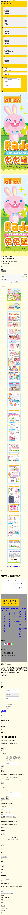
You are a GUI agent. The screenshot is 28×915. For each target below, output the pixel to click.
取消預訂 (3, 798)
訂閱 (7, 878)
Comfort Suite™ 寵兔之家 (17, 584)
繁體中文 (5, 67)
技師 (7, 791)
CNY (7, 73)
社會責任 (7, 13)
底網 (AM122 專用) (12, 580)
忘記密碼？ (9, 706)
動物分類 (7, 33)
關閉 (2, 748)
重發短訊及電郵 (5, 893)
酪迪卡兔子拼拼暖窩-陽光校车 (20, 588)
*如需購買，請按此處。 (14, 566)
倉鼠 (6, 20)
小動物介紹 (5, 16)
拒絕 (5, 675)
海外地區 (7, 53)
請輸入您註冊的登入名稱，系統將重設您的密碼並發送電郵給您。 (13, 759)
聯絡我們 (5, 56)
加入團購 (4, 279)
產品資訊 (5, 27)
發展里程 (7, 11)
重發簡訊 (9, 816)
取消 (5, 856)
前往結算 (3, 905)
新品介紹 (7, 40)
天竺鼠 (6, 24)
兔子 (6, 21)
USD (7, 74)
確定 (2, 856)
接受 (2, 675)
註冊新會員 (3, 711)
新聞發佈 (7, 41)
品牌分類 (7, 31)
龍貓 (6, 23)
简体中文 (8, 70)
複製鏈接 (16, 282)
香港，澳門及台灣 (9, 51)
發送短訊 (3, 816)
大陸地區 (7, 50)
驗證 (12, 893)
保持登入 (10, 704)
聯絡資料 (7, 60)
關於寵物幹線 (6, 6)
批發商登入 (5, 64)
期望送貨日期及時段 (12, 777)
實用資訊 (7, 43)
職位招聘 (7, 61)
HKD (4, 71)
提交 (2, 766)
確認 (7, 798)
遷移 (2, 827)
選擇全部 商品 (5, 897)
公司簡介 (7, 10)
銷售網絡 (5, 46)
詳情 (4, 286)
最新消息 (5, 36)
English (8, 68)
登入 (7, 708)
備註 (7, 797)
